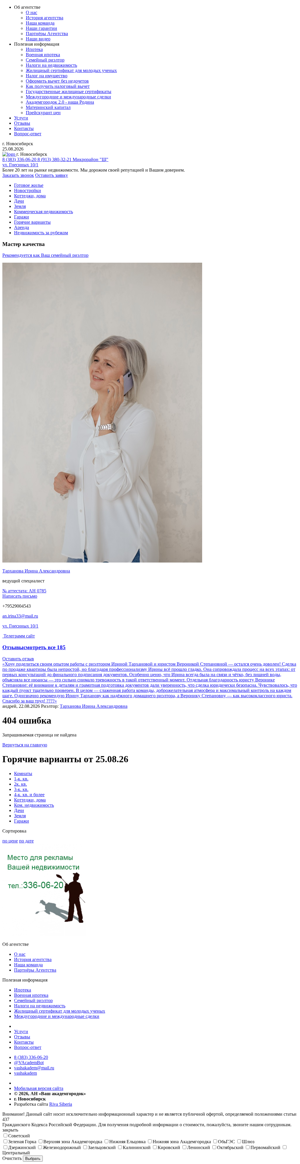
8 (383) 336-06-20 (31, 1057)
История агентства (44, 17)
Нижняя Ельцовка (127, 1141)
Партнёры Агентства (47, 33)
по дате (26, 840)
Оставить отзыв (18, 658)
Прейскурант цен (43, 112)
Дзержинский (22, 1147)
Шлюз (248, 1141)
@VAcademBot (29, 1062)
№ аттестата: (24, 590)
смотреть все (44, 647)
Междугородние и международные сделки (68, 96)
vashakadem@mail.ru (34, 1067)
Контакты (24, 128)
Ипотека (34, 49)
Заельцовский (102, 1147)
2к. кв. (20, 784)
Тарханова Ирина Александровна (36, 570)
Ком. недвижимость (34, 805)
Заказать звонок (18, 175)
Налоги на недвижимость (51, 65)
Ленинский (198, 1147)
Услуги (21, 117)
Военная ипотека (43, 54)
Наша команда (40, 22)
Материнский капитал (48, 107)
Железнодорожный (62, 1147)
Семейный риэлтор (45, 59)
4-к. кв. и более (29, 794)
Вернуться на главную (24, 744)
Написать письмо (19, 596)
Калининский (137, 1147)
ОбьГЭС (226, 1141)
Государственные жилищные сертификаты (68, 91)
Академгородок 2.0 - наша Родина (60, 102)
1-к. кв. (21, 778)
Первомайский (265, 1147)
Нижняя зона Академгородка (182, 1141)
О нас (31, 12)
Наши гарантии (41, 28)
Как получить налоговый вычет (58, 86)
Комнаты (23, 773)
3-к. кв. (21, 789)
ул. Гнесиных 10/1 (20, 625)
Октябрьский (230, 1147)
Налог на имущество (46, 75)
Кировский (169, 1147)
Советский (19, 1135)
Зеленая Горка (22, 1141)
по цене (10, 840)
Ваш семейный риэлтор (45, 255)
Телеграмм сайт (19, 635)
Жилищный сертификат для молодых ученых (71, 70)
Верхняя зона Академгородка (72, 1141)
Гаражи (21, 820)
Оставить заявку (51, 175)
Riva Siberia (60, 1104)
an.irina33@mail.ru (20, 615)
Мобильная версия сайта (38, 1088)
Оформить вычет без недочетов (57, 80)
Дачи (19, 810)
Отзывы (22, 123)
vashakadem (25, 1073)
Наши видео (38, 38)
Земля (20, 815)
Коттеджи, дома (30, 799)
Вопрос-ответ (27, 133)
